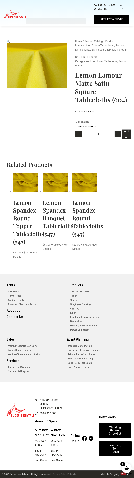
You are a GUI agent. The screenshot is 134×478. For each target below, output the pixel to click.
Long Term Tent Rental (80, 363)
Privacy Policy (60, 474)
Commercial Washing (19, 367)
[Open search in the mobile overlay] (121, 7)
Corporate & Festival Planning (84, 350)
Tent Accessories (79, 291)
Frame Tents (14, 295)
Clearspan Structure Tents (21, 304)
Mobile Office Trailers (19, 350)
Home (78, 41)
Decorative (76, 321)
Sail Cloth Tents (15, 300)
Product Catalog (93, 41)
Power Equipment (79, 329)
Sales (11, 339)
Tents (11, 285)
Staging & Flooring (80, 304)
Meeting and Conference (83, 325)
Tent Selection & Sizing (80, 358)
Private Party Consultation (82, 354)
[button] (56, 21)
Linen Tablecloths (103, 45)
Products (76, 285)
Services (13, 361)
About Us (13, 311)
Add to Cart (126, 134)
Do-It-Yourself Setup (79, 367)
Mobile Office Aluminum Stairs (23, 354)
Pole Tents (13, 291)
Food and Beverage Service (85, 317)
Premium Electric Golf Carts (22, 346)
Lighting (74, 308)
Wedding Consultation (80, 346)
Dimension (82, 121)
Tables (74, 295)
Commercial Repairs (18, 371)
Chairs (73, 300)
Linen (88, 45)
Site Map (72, 474)
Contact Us (15, 317)
